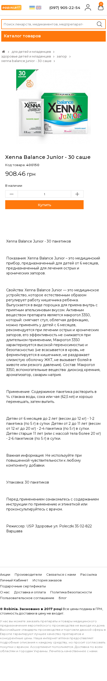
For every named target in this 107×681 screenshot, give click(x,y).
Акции (5, 574)
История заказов (47, 580)
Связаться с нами (61, 574)
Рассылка (88, 574)
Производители (28, 574)
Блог (63, 598)
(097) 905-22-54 (64, 7)
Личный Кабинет (14, 580)
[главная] (3, 52)
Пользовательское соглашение (27, 598)
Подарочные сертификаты (23, 586)
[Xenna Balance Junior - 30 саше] (53, 106)
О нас (5, 592)
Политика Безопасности (71, 592)
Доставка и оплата (30, 592)
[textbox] (53, 24)
